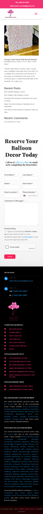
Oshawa (23, 416)
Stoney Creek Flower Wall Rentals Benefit (20, 59)
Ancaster (7, 484)
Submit (10, 257)
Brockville (8, 464)
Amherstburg (9, 469)
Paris (17, 469)
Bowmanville (16, 454)
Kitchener (17, 442)
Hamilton (25, 409)
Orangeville (22, 439)
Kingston (7, 452)
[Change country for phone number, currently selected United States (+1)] (25, 196)
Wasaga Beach (18, 419)
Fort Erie (35, 467)
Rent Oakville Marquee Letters (14, 92)
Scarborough (33, 416)
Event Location (11, 192)
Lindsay (24, 461)
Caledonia (8, 474)
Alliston (35, 459)
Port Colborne (24, 467)
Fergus (6, 461)
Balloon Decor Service (13, 62)
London (24, 444)
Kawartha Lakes (10, 476)
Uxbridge (34, 439)
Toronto (10, 404)
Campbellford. (27, 486)
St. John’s (34, 490)
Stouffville (8, 442)
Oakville (7, 416)
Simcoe (7, 467)
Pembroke (34, 464)
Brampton (8, 409)
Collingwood (15, 461)
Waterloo (25, 442)
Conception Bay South (14, 493)
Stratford (26, 454)
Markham (14, 411)
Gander (7, 498)
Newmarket (20, 414)
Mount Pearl (32, 493)
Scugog (17, 444)
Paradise (7, 495)
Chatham (35, 456)
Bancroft (24, 484)
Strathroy (14, 467)
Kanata (35, 449)
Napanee (24, 474)
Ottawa (23, 447)
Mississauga (29, 411)
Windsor (31, 447)
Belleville (34, 452)
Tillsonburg (25, 464)
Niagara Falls (19, 449)
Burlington (17, 409)
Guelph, (29, 449)
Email (7, 183)
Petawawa (30, 469)
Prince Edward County (12, 486)
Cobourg (16, 464)
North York (33, 414)
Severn (31, 444)
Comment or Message (14, 201)
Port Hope (34, 471)
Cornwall (7, 456)
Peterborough (24, 452)
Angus (23, 469)
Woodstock (16, 456)
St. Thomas (26, 456)
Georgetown (9, 459)
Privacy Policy (10, 229)
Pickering (27, 481)
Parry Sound (33, 484)
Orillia (15, 416)
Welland (7, 454)
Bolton (18, 459)
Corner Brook (17, 495)
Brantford (14, 447)
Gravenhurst (29, 476)
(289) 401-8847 (24, 2)
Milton (21, 411)
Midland (27, 459)
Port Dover (15, 479)
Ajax (21, 481)
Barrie (25, 407)
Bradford (31, 437)
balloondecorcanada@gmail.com (22, 6)
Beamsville (25, 471)
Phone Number (30, 192)
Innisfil (6, 411)
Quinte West (33, 474)
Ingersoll (15, 471)
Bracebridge (33, 407)
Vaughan (7, 419)
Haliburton (16, 484)
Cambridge (26, 479)
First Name (9, 175)
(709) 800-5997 (20, 295)
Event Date (28, 183)
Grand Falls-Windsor (30, 495)
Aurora (24, 437)
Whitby (35, 481)
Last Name (28, 175)
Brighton (16, 474)
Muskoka (20, 476)
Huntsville (34, 409)
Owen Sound (33, 461)
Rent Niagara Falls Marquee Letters (16, 95)
